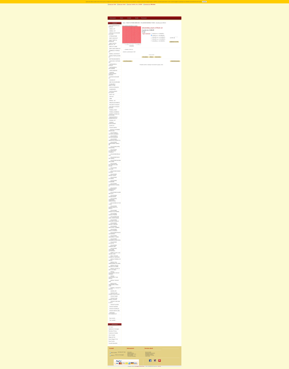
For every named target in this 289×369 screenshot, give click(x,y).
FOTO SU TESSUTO (114, 87)
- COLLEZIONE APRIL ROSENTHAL (114, 147)
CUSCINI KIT (112, 80)
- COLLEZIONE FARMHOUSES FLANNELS (113, 189)
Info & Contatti (112, 335)
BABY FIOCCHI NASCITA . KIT (112, 44)
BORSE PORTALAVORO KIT (114, 56)
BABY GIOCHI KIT (113, 38)
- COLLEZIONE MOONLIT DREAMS (113, 224)
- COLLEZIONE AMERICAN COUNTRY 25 (114, 140)
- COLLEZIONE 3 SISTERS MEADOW (113, 136)
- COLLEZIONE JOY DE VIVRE (115, 203)
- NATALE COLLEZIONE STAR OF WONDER (114, 273)
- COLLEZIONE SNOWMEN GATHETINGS (114, 239)
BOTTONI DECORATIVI (114, 59)
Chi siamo (111, 327)
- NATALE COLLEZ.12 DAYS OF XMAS (114, 269)
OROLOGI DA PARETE (114, 102)
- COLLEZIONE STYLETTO (113, 243)
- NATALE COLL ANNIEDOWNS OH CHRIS (114, 263)
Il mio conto (147, 356)
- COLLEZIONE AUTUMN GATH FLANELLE (113, 151)
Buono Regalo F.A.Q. (113, 339)
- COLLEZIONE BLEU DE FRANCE (114, 158)
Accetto (204, 1)
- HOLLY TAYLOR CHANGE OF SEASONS (114, 256)
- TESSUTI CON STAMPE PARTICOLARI (114, 294)
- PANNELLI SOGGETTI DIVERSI (115, 288)
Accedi (124, 4)
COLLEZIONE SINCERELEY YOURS (148, 22)
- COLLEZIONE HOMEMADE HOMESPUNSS (113, 200)
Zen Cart (159, 366)
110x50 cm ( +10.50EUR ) (158, 35)
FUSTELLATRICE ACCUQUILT (113, 92)
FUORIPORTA (112, 89)
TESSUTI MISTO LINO (114, 310)
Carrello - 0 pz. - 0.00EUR (137, 4)
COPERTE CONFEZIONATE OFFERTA (112, 73)
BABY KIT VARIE (113, 46)
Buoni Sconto (112, 341)
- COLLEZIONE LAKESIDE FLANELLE (114, 220)
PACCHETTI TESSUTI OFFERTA (114, 107)
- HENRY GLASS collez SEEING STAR (114, 253)
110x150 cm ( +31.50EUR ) (158, 39)
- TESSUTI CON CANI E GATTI (114, 302)
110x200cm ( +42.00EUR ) (158, 41)
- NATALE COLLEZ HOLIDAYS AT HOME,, (114, 266)
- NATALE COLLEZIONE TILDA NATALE (113, 277)
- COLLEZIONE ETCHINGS (113, 178)
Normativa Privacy (113, 331)
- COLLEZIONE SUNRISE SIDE (113, 246)
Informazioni (113, 18)
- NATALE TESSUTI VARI (114, 281)
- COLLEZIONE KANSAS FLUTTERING (114, 211)
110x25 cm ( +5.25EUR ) (158, 33)
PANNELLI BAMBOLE (114, 112)
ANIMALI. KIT (112, 31)
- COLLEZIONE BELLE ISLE (114, 155)
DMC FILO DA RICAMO (114, 82)
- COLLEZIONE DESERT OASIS (113, 175)
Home (115, 4)
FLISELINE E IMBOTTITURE (112, 85)
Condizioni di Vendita (113, 333)
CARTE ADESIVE (113, 70)
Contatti (129, 18)
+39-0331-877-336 (121, 352)
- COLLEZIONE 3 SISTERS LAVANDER (113, 133)
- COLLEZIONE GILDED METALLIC (115, 193)
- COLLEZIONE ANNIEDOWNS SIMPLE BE (114, 143)
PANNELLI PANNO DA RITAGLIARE (114, 114)
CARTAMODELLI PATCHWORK (113, 68)
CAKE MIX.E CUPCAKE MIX (114, 61)
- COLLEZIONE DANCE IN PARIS (114, 172)
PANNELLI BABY (113, 110)
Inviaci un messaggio (119, 354)
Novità (136, 18)
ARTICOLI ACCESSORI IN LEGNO (114, 33)
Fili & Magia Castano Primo (139, 366)
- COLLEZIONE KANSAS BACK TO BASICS (113, 207)
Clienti (121, 18)
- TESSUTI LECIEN (114, 304)
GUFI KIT (111, 96)
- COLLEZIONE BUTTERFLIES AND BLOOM (113, 164)
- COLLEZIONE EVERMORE (113, 181)
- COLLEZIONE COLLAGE (113, 168)
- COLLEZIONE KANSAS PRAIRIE (113, 214)
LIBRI (110, 98)
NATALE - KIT (112, 100)
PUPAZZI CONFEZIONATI (112, 123)
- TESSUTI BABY (114, 296)
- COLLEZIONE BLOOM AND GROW (115, 161)
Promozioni (144, 18)
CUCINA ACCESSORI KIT (114, 77)
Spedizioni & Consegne (114, 329)
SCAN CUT (111, 125)
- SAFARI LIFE (113, 291)
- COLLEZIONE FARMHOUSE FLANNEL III (114, 185)
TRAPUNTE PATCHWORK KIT (113, 313)
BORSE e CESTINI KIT (114, 53)
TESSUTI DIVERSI (113, 306)
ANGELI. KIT (112, 28)
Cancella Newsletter (113, 343)
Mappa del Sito (112, 337)
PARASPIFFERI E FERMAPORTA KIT (113, 118)
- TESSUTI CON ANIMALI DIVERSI (113, 299)
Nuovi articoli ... (112, 318)
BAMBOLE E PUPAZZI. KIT (114, 51)
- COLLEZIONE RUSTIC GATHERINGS (115, 233)
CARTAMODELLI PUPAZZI (113, 65)
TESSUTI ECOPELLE (114, 308)
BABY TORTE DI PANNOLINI (113, 41)
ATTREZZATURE (113, 36)
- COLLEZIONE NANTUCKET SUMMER (114, 227)
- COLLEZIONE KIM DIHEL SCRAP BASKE (114, 217)
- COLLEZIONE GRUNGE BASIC (113, 196)
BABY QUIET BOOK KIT (114, 48)
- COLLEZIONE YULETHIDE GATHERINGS (113, 249)
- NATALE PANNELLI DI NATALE (114, 260)
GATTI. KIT (111, 94)
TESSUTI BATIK (113, 127)
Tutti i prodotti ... (113, 320)
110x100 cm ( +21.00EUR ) (158, 37)
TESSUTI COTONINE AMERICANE (133, 22)
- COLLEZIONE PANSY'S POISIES (113, 230)
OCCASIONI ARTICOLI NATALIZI (114, 26)
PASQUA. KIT (112, 120)
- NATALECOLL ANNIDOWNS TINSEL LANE (113, 284)
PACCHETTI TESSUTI (114, 104)
